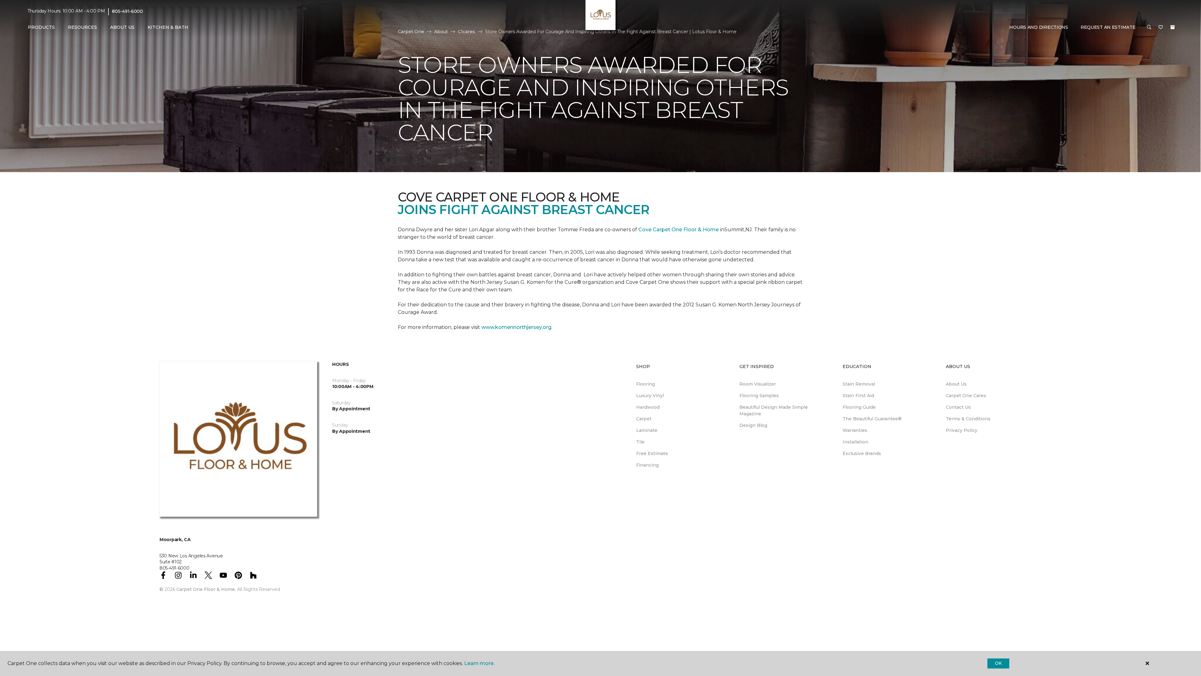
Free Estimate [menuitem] (652, 453)
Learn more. (479, 663)
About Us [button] (122, 27)
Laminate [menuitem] (646, 430)
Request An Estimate (1108, 27)
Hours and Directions (1038, 27)
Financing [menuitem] (647, 465)
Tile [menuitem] (640, 442)
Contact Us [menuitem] (958, 407)
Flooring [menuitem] (645, 384)
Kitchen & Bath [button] (168, 27)
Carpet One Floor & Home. (206, 589)
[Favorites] (1161, 27)
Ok (998, 663)
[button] (1149, 27)
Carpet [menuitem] (643, 419)
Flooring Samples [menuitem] (759, 395)
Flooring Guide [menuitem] (859, 407)
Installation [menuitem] (855, 442)
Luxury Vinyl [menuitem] (650, 395)
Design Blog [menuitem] (753, 425)
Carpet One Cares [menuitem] (966, 395)
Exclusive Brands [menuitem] (862, 453)
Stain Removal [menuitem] (859, 384)
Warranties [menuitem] (855, 430)
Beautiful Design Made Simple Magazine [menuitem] (773, 410)
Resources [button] (82, 27)
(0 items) (1172, 27)
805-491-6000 (127, 11)
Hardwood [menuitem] (648, 407)
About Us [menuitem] (956, 384)
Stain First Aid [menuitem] (858, 395)
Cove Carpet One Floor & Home (678, 230)
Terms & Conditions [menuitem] (968, 419)
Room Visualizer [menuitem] (757, 384)
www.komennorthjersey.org (516, 327)
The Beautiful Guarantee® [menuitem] (872, 419)
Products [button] (41, 27)
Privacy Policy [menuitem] (961, 430)
